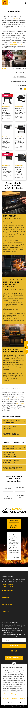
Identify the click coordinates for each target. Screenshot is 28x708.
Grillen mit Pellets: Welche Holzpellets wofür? (12, 468)
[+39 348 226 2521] (25, 352)
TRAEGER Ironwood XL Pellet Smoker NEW (20, 112)
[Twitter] (12, 651)
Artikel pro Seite (19, 73)
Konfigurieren (8, 702)
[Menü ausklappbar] (25, 3)
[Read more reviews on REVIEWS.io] (14, 527)
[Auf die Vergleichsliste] (24, 95)
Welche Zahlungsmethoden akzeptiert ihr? (13, 421)
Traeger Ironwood (13, 44)
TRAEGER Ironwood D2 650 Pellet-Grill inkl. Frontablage (6, 113)
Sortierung (20, 69)
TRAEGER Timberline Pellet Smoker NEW (6, 171)
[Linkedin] (16, 651)
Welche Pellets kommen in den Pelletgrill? (11, 462)
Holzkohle (21, 240)
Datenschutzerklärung (9, 694)
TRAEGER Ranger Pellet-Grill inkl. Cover (6, 142)
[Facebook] (11, 651)
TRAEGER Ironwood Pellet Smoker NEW (19, 142)
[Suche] (23, 3)
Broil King (15, 398)
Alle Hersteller (19, 77)
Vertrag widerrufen (14, 658)
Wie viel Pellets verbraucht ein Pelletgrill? (13, 447)
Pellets (16, 19)
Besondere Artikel (18, 81)
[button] (21, 89)
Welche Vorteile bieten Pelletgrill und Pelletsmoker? (10, 454)
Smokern (5, 242)
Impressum (6, 698)
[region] (14, 546)
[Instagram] (15, 651)
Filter (5, 69)
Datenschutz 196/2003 (18, 698)
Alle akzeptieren (19, 702)
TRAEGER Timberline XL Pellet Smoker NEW (19, 172)
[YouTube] (14, 651)
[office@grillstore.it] (25, 342)
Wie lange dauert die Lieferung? (9, 428)
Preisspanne (20, 85)
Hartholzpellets (20, 403)
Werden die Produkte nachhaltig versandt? (11, 434)
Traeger (8, 398)
